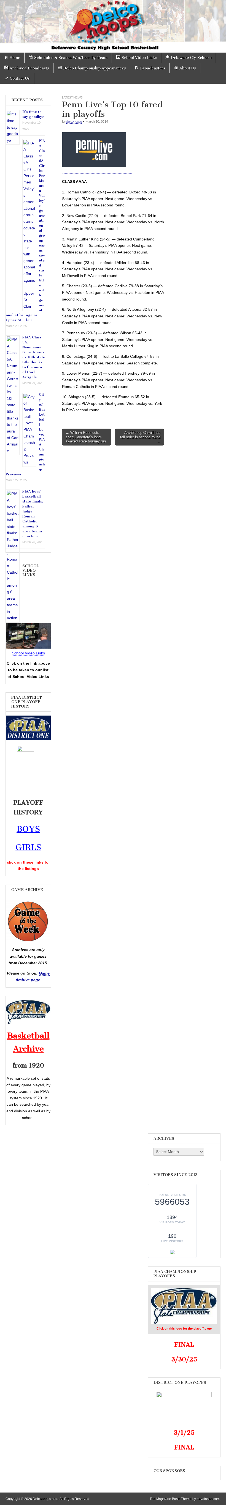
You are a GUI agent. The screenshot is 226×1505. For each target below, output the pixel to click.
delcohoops (74, 121)
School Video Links (28, 653)
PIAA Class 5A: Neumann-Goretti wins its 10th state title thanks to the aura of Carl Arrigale (33, 357)
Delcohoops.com (45, 1499)
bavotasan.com (208, 1499)
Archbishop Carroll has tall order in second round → (140, 437)
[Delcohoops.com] (113, 26)
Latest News (72, 97)
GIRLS (28, 847)
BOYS (28, 829)
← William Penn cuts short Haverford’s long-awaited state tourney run (86, 437)
